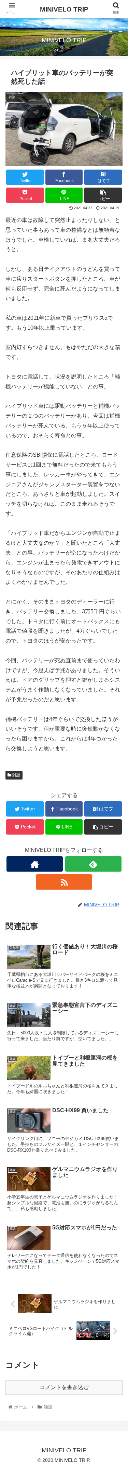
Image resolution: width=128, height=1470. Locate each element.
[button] (114, 904)
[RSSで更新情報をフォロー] (64, 882)
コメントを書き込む (64, 1387)
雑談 (15, 775)
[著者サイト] (34, 864)
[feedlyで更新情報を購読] (93, 864)
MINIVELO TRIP (64, 9)
